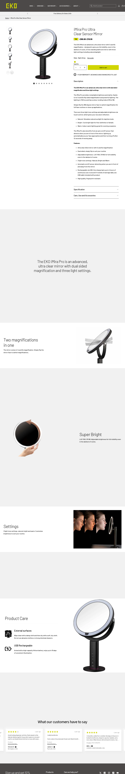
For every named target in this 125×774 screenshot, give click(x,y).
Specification (79, 189)
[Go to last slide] (27, 13)
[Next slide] (97, 13)
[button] (14, 747)
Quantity (76, 64)
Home (7, 18)
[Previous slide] (8, 72)
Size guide (90, 58)
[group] (10, 31)
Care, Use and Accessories (85, 195)
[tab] (34, 83)
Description (78, 81)
